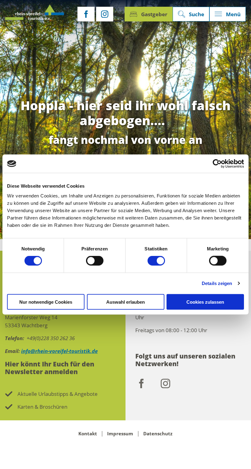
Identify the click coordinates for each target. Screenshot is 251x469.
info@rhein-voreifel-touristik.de (59, 351)
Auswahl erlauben (125, 301)
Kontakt (87, 434)
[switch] (94, 261)
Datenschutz (157, 434)
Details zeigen (217, 283)
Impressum (120, 434)
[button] (86, 14)
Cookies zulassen (205, 301)
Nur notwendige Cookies (45, 301)
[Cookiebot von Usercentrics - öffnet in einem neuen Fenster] (217, 163)
